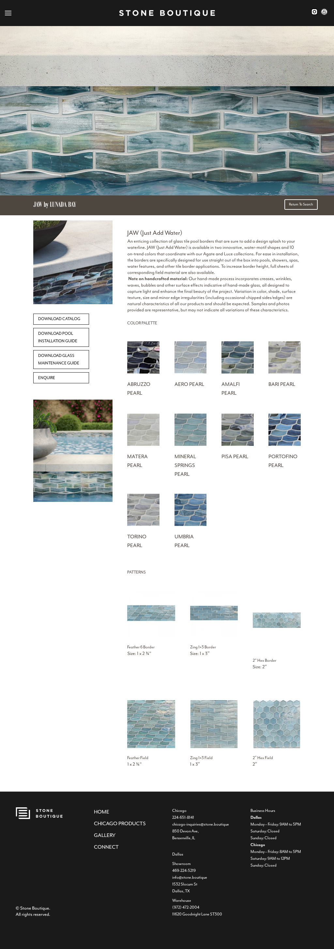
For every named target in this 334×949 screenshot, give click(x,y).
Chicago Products (120, 823)
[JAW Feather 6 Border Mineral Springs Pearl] (151, 636)
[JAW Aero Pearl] (191, 372)
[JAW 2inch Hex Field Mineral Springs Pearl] (277, 747)
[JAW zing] (73, 500)
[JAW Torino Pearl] (143, 525)
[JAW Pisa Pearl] (237, 444)
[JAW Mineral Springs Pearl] (191, 444)
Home (101, 812)
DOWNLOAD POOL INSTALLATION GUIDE (57, 337)
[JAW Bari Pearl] (284, 372)
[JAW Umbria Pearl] (191, 525)
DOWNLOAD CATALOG (59, 318)
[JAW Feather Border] (214, 636)
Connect (106, 847)
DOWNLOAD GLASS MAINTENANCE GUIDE (58, 359)
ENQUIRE (46, 377)
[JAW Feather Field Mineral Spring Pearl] (151, 747)
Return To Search (301, 204)
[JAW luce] (73, 303)
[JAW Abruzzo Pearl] (143, 372)
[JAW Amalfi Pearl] (237, 372)
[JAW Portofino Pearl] (284, 444)
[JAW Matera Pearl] (143, 444)
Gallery (104, 835)
